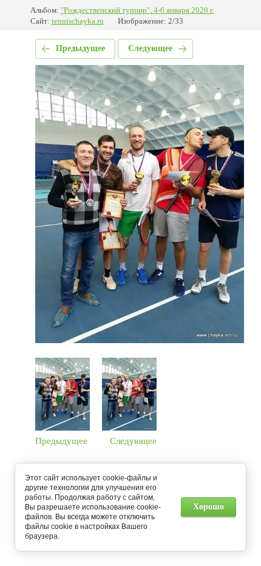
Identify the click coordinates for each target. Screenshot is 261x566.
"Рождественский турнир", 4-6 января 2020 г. (137, 10)
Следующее (150, 48)
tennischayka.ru (78, 21)
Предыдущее (80, 48)
